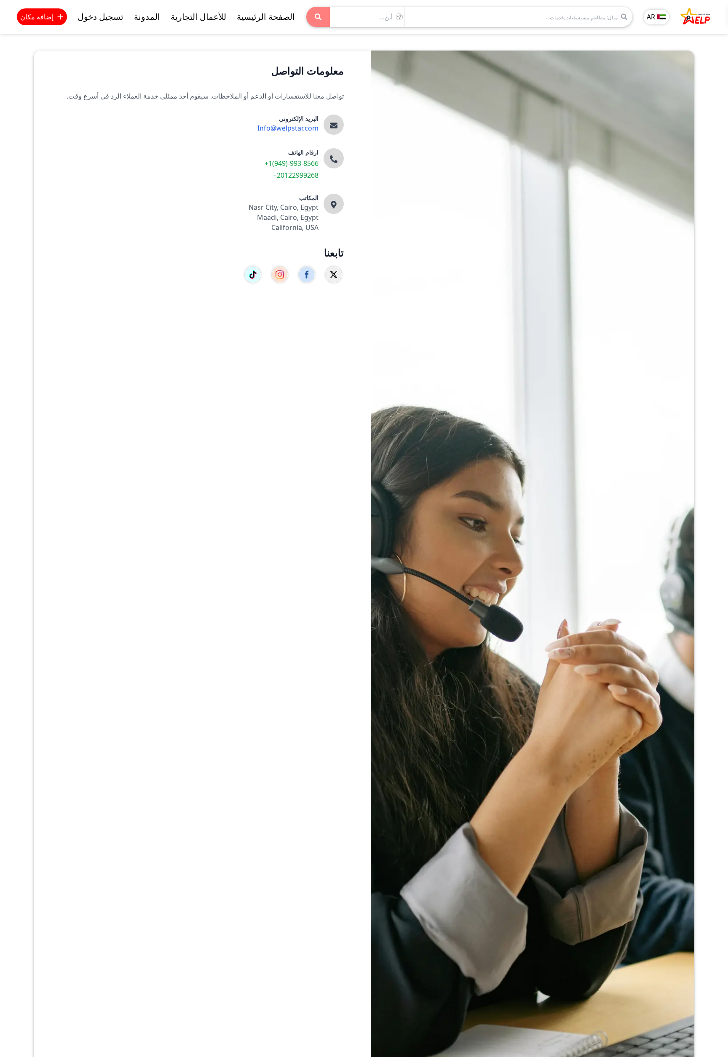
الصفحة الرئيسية (266, 16)
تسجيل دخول (100, 16)
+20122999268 (295, 175)
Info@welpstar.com (287, 128)
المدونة (147, 16)
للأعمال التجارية (198, 16)
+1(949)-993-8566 (291, 163)
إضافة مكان (37, 16)
